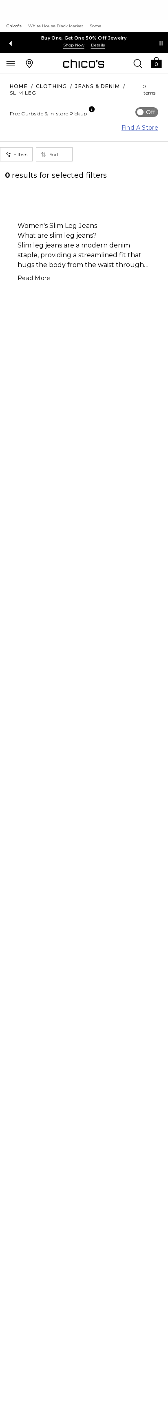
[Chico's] (83, 64)
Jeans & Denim (97, 86)
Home (19, 86)
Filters (20, 154)
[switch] (146, 112)
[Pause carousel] (161, 43)
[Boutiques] (29, 63)
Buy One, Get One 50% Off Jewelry (84, 37)
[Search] (138, 63)
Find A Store (140, 127)
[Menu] (10, 63)
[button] (156, 62)
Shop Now (73, 45)
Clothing (51, 86)
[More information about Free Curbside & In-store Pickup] (92, 109)
